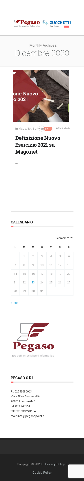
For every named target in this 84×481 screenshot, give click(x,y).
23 (33, 282)
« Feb (14, 302)
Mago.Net (25, 128)
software (39, 128)
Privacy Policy (55, 464)
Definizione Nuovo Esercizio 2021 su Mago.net (37, 144)
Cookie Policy (42, 472)
